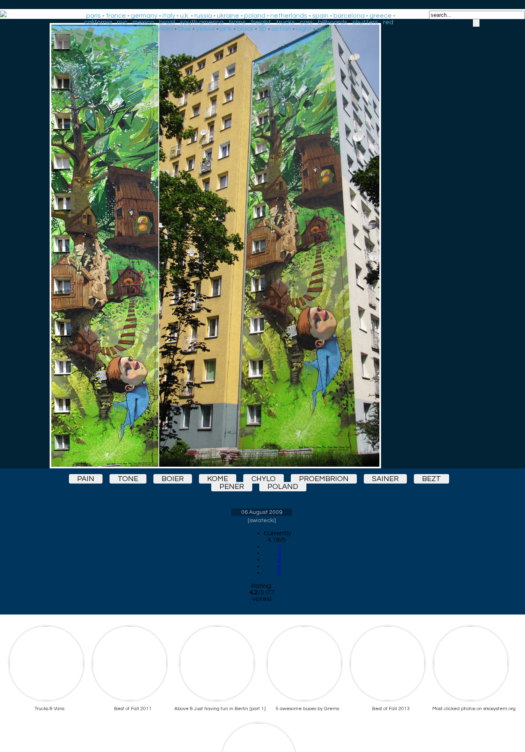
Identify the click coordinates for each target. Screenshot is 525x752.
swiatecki (261, 520)
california (98, 22)
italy (168, 15)
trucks (285, 22)
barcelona (349, 15)
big (321, 28)
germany (144, 15)
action (281, 28)
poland (254, 15)
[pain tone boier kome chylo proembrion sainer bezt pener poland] (262, 245)
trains (237, 22)
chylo (263, 479)
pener (231, 487)
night (304, 28)
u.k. (184, 15)
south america (202, 22)
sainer (385, 479)
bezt (431, 479)
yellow (205, 28)
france (116, 15)
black (245, 28)
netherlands (288, 15)
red (388, 22)
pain (85, 479)
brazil (167, 22)
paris (93, 15)
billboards (332, 22)
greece (381, 15)
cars (306, 22)
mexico (143, 22)
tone (128, 479)
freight (261, 22)
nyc (122, 22)
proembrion (324, 479)
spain (320, 15)
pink (226, 28)
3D (262, 28)
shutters (365, 22)
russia (203, 15)
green (164, 28)
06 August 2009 (261, 512)
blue (184, 28)
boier (173, 479)
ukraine (228, 15)
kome (217, 479)
